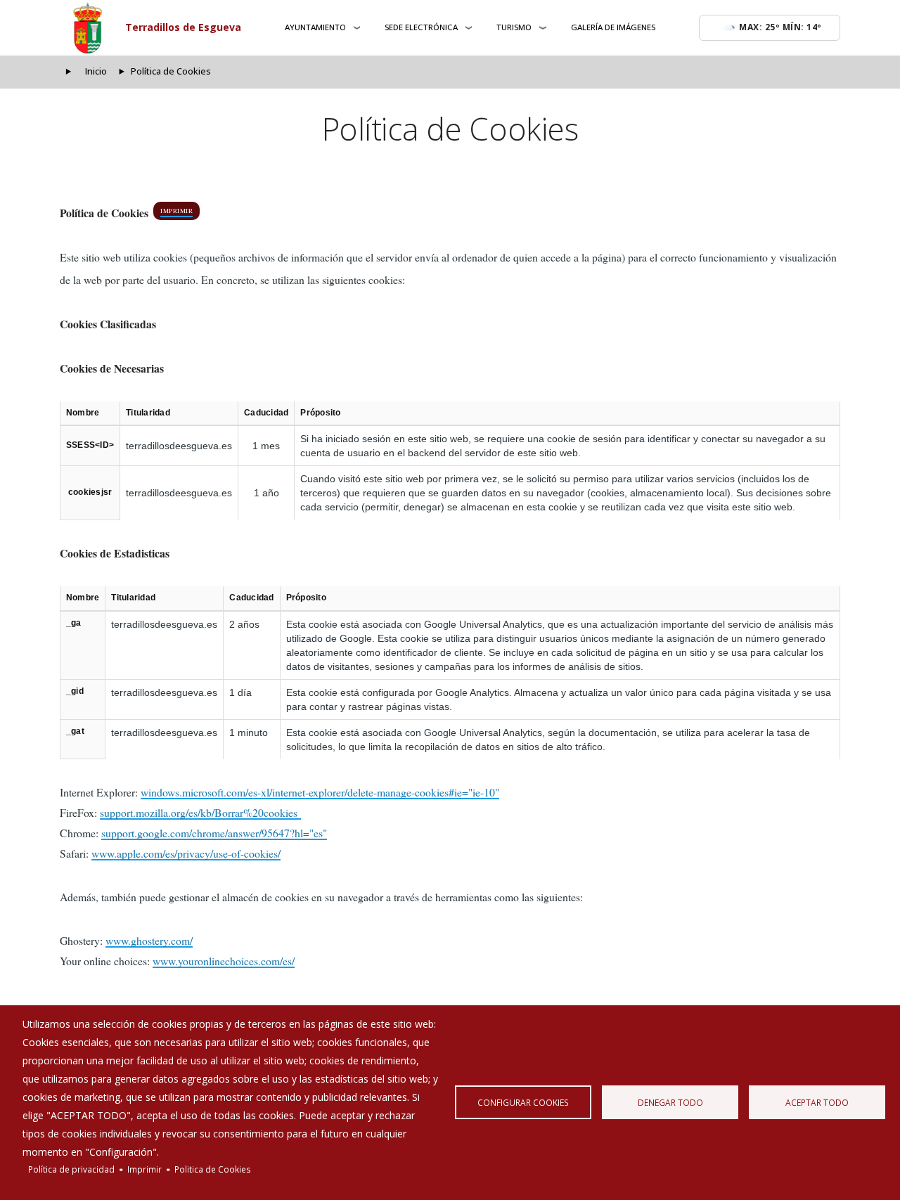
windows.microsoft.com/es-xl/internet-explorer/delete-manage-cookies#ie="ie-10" (320, 792)
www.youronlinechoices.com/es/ (224, 960)
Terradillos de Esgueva (183, 27)
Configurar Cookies (523, 1102)
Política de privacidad (71, 1169)
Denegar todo (670, 1102)
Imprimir (176, 211)
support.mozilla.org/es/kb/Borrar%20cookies (200, 812)
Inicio (96, 71)
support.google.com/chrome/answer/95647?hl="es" (214, 832)
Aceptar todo (817, 1102)
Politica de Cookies (212, 1169)
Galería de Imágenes (613, 27)
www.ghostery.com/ (149, 940)
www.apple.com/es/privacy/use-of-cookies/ (186, 853)
